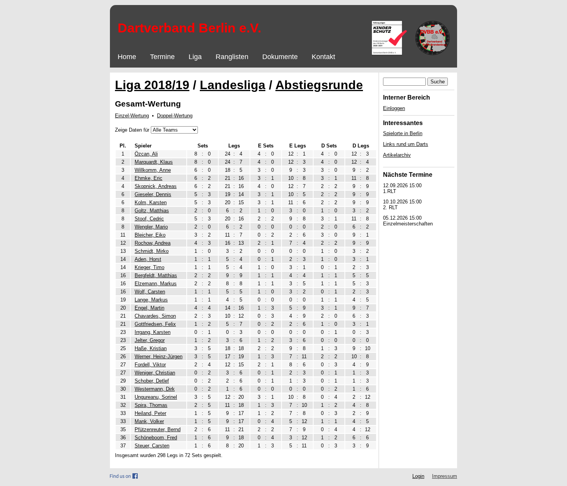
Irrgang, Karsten (152, 332)
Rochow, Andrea (152, 243)
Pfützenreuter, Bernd (158, 429)
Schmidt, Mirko (152, 251)
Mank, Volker (149, 421)
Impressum (444, 476)
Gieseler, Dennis (153, 194)
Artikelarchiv (397, 155)
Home (127, 57)
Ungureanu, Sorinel (156, 397)
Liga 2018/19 (152, 85)
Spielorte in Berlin (402, 133)
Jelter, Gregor (150, 340)
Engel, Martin (149, 308)
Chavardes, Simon (155, 316)
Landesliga (232, 85)
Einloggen (394, 108)
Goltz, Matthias (152, 210)
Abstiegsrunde (319, 85)
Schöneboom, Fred (156, 437)
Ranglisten (232, 57)
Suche (437, 82)
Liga (195, 57)
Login (418, 476)
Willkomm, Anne (153, 170)
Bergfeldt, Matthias (156, 275)
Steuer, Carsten (152, 446)
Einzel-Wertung (132, 116)
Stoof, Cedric (149, 219)
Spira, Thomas (151, 405)
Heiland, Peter (150, 413)
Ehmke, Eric (148, 178)
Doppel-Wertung (174, 116)
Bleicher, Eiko (150, 235)
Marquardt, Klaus (154, 162)
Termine (162, 57)
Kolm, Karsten (151, 202)
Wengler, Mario (151, 227)
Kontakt (323, 57)
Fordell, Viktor (150, 364)
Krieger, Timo (149, 267)
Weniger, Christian (155, 373)
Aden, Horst (148, 259)
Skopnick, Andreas (156, 186)
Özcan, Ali (146, 154)
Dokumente (280, 57)
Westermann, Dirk (155, 389)
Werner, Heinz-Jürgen (158, 356)
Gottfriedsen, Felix (155, 324)
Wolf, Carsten (150, 292)
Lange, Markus (151, 300)
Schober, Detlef (152, 381)
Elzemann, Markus (156, 283)
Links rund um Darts (405, 144)
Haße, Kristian (151, 348)
